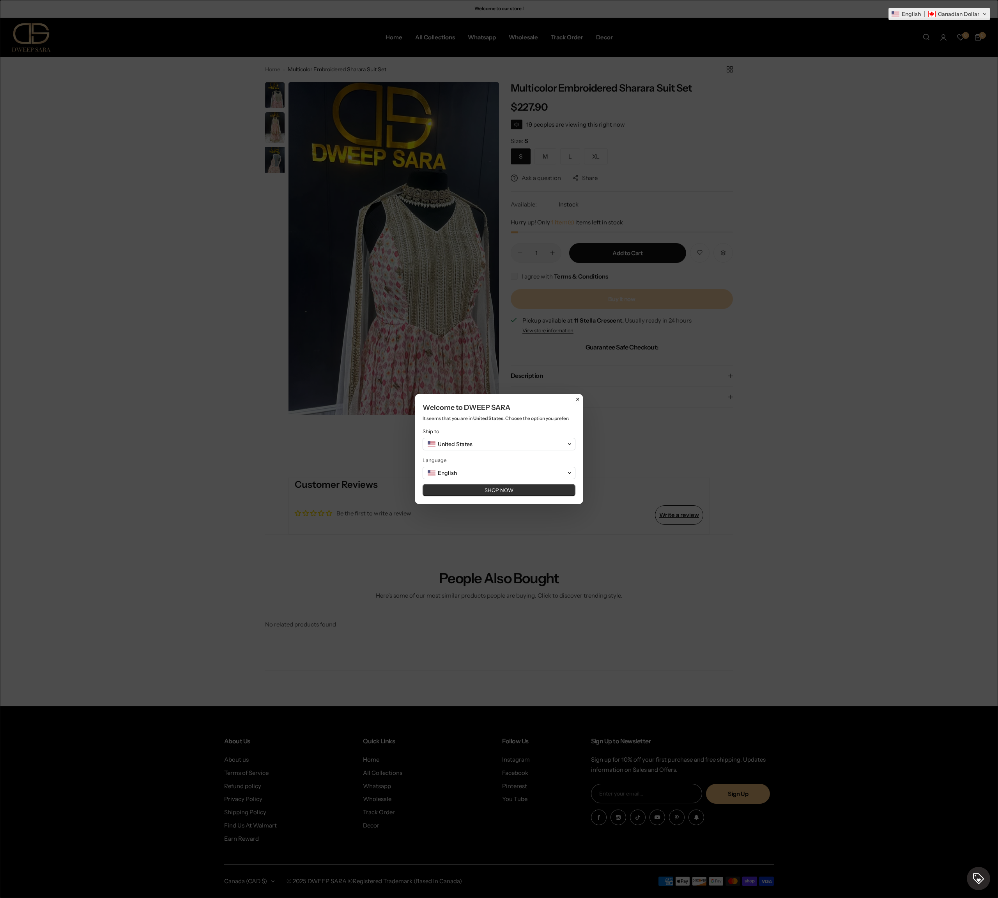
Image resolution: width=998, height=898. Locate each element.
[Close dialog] (578, 399)
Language (434, 460)
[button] (939, 14)
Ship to (431, 431)
